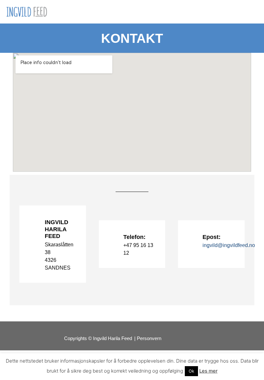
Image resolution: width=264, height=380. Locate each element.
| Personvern (147, 338)
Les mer (208, 371)
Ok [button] (191, 371)
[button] (253, 11)
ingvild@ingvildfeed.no (229, 245)
